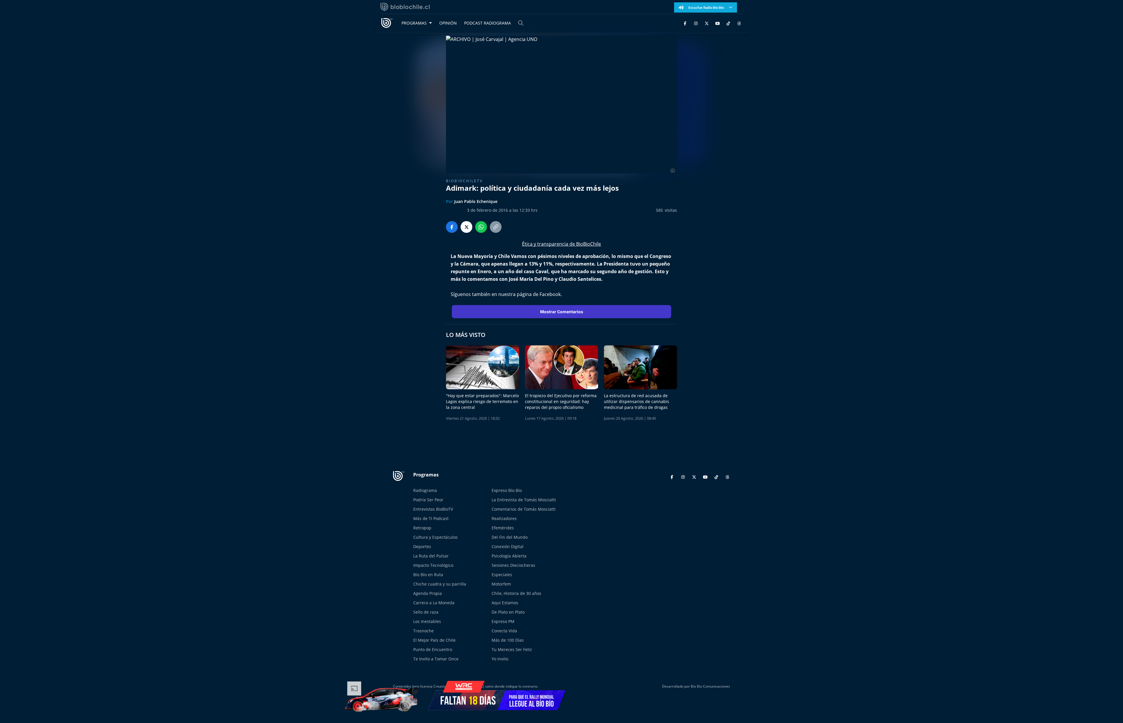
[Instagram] (695, 23)
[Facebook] (685, 23)
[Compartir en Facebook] (452, 227)
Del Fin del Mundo (510, 537)
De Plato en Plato (508, 612)
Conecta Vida (504, 631)
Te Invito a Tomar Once (436, 659)
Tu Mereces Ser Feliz (512, 649)
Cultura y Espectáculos (435, 537)
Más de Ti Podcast (431, 518)
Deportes (422, 546)
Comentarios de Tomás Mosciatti (524, 509)
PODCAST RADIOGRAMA (487, 23)
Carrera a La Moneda (433, 602)
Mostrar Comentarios (561, 311)
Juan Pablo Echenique (475, 201)
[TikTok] (728, 23)
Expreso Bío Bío (507, 490)
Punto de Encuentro (432, 649)
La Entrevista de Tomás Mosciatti (524, 499)
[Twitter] (706, 23)
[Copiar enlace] (496, 227)
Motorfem (501, 584)
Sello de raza (425, 612)
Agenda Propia (427, 593)
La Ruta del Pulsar (431, 556)
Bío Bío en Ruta (428, 574)
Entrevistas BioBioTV (433, 509)
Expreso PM (503, 621)
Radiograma (425, 490)
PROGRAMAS (414, 23)
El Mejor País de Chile (434, 640)
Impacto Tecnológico (433, 565)
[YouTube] (717, 23)
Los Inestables (427, 621)
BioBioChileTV (464, 180)
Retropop (422, 528)
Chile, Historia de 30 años (516, 593)
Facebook (550, 294)
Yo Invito (500, 659)
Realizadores (504, 518)
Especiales (502, 574)
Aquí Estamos (505, 602)
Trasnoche (423, 631)
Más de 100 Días (508, 640)
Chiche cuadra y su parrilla (439, 584)
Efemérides (503, 528)
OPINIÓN (448, 23)
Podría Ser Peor (428, 499)
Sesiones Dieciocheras (513, 565)
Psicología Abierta (509, 556)
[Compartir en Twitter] (466, 227)
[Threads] (739, 23)
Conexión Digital (507, 546)
